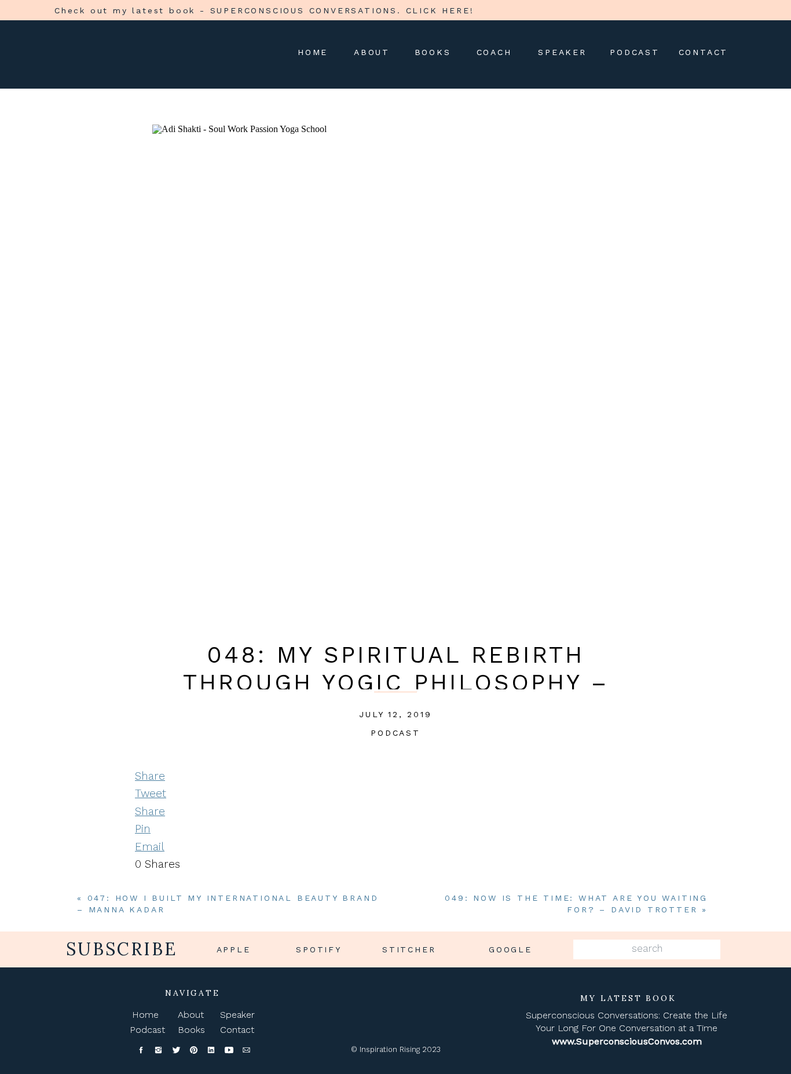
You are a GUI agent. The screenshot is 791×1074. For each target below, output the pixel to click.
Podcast (395, 732)
